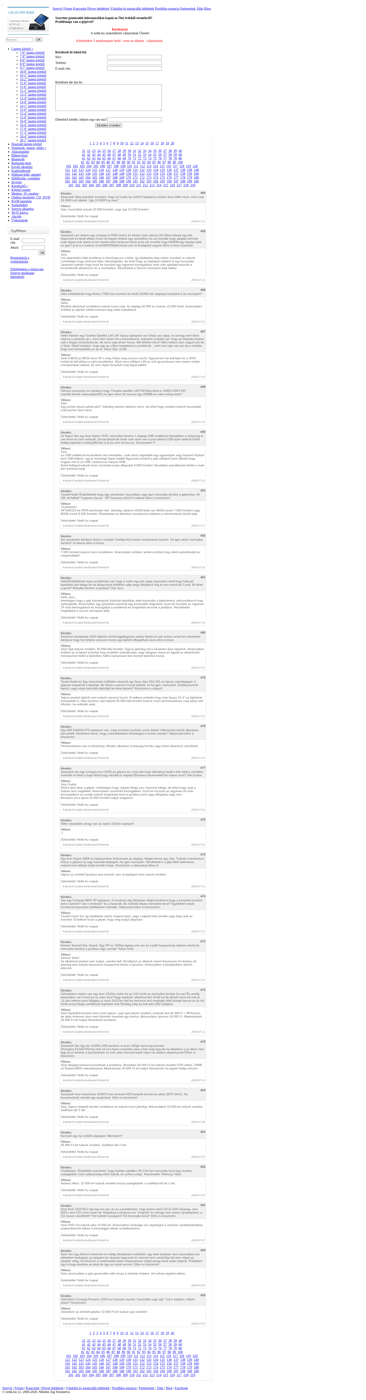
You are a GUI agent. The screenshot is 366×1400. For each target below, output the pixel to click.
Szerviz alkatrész (22, 209)
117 (175, 166)
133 (148, 170)
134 (155, 170)
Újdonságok (19, 220)
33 (144, 151)
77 (165, 158)
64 (99, 158)
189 (121, 181)
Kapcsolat (79, 8)
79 (175, 158)
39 (175, 151)
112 (142, 166)
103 (82, 166)
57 (165, 154)
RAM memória (21, 201)
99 (174, 162)
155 (162, 173)
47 (114, 154)
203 (84, 185)
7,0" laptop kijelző (32, 52)
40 (180, 151)
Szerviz (57, 8)
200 (196, 181)
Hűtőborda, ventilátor (25, 178)
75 (155, 158)
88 (118, 162)
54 (149, 154)
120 (195, 166)
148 (115, 173)
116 (168, 166)
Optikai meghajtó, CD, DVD (30, 197)
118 (181, 166)
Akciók (16, 216)
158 (182, 173)
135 (162, 170)
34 (149, 151)
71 (134, 158)
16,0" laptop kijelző (33, 121)
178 (182, 177)
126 (101, 170)
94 (149, 162)
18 (162, 143)
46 (109, 154)
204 (91, 185)
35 (155, 151)
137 (176, 170)
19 (167, 143)
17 (157, 143)
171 (135, 177)
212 (145, 185)
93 (144, 162)
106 (102, 166)
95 (154, 162)
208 (118, 185)
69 (124, 158)
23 (94, 151)
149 (121, 173)
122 (74, 170)
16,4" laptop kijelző (33, 125)
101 (68, 166)
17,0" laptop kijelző (33, 129)
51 (134, 154)
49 (124, 154)
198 (182, 181)
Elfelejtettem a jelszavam (26, 269)
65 (104, 158)
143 (81, 173)
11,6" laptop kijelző (33, 87)
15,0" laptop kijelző (33, 110)
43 (94, 154)
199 (189, 181)
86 (108, 162)
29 (124, 151)
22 (88, 151)
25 (104, 151)
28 (119, 151)
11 (126, 143)
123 (81, 170)
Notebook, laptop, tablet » (28, 148)
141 (67, 173)
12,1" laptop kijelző (33, 91)
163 (81, 177)
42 (88, 154)
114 (155, 166)
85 (103, 162)
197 (176, 181)
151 (135, 173)
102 (75, 166)
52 (139, 154)
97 (164, 162)
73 (144, 158)
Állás (199, 8)
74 (149, 158)
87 (113, 162)
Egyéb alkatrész (22, 167)
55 (155, 154)
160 (196, 173)
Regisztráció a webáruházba (19, 259)
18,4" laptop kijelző (33, 136)
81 (83, 162)
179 (189, 177)
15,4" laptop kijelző (33, 113)
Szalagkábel (19, 205)
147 (108, 173)
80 (180, 158)
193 (148, 181)
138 (182, 170)
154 (155, 173)
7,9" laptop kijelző (32, 56)
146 (101, 173)
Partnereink (187, 8)
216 (172, 185)
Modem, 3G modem (25, 193)
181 (67, 181)
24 (99, 151)
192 (142, 181)
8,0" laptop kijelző (32, 60)
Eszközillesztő (20, 171)
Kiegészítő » (19, 186)
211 (138, 185)
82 (88, 162)
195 (162, 181)
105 (95, 166)
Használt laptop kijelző (26, 144)
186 (101, 181)
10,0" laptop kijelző (33, 71)
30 (129, 151)
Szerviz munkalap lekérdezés (22, 275)
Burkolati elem (21, 163)
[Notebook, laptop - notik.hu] (2, 3)
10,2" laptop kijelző (33, 79)
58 (170, 154)
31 (134, 151)
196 (169, 181)
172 (142, 177)
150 (128, 173)
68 (119, 158)
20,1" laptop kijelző (33, 140)
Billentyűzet (19, 155)
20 (172, 143)
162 (74, 177)
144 (87, 173)
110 (129, 166)
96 (159, 162)
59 (175, 154)
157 (176, 173)
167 (108, 177)
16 (152, 143)
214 (158, 185)
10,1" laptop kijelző (33, 75)
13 (137, 143)
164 (87, 177)
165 (94, 177)
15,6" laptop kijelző (33, 117)
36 (160, 151)
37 (165, 151)
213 (152, 185)
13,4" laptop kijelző (33, 98)
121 (67, 170)
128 (115, 170)
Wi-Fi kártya (19, 212)
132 (142, 170)
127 (108, 170)
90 (128, 162)
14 (142, 143)
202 (77, 185)
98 (169, 162)
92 (138, 162)
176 (169, 177)
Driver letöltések (98, 8)
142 (74, 173)
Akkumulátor (20, 151)
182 (74, 181)
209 (125, 185)
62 (88, 158)
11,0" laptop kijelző (33, 83)
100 (180, 162)
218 (186, 185)
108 (116, 166)
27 (114, 151)
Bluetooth (18, 159)
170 (128, 177)
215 (165, 185)
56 (160, 154)
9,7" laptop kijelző (32, 68)
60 (180, 154)
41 (83, 154)
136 (169, 170)
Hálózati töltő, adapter (26, 174)
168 (115, 177)
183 (81, 181)
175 (162, 177)
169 (121, 177)
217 (179, 185)
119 (188, 166)
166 (101, 177)
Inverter (16, 182)
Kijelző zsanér (20, 190)
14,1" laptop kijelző (33, 106)
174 (155, 177)
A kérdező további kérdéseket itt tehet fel (86, 221)
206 (104, 185)
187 (108, 181)
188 (115, 181)
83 (93, 162)
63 (94, 158)
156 (169, 173)
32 (139, 151)
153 (148, 173)
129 (121, 170)
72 (139, 158)
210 (131, 185)
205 (98, 185)
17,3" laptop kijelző (33, 132)
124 (87, 170)
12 (131, 143)
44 (99, 154)
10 (121, 143)
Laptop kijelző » (22, 49)
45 (104, 154)
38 (170, 151)
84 (98, 162)
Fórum (67, 8)
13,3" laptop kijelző (33, 94)
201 (70, 185)
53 (144, 154)
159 (189, 173)
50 (129, 154)
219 (192, 185)
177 (176, 177)
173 (148, 177)
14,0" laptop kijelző (33, 102)
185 (94, 181)
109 (122, 166)
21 (83, 151)
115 (162, 166)
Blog (207, 8)
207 (111, 185)
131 (135, 170)
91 (133, 162)
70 (129, 158)
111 (136, 166)
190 (128, 181)
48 (119, 154)
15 (147, 143)
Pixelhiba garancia (167, 8)
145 (94, 173)
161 (67, 177)
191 (135, 181)
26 (109, 151)
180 (196, 177)
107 (109, 166)
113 (149, 166)
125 (94, 170)
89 (123, 162)
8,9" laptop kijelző (32, 64)
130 (128, 170)
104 (89, 166)
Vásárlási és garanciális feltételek (132, 8)
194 (155, 181)
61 (83, 158)
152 (142, 173)
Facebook (181, 1388)
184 (87, 181)
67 (114, 158)
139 (189, 170)
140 (196, 170)
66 (109, 158)
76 (160, 158)
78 (170, 158)
